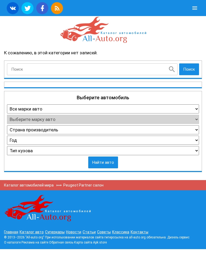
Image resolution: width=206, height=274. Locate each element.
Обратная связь (61, 242)
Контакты (139, 232)
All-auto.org (103, 30)
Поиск (189, 69)
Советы (104, 232)
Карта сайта (83, 242)
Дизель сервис (178, 237)
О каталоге (12, 242)
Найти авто (103, 162)
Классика (120, 232)
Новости (73, 232)
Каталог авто (32, 232)
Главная (11, 232)
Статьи (89, 232)
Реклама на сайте (34, 242)
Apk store (100, 242)
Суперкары (55, 232)
